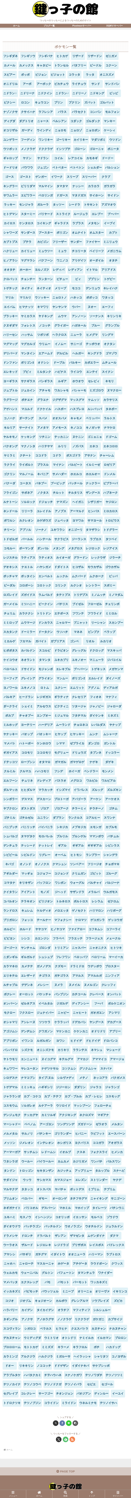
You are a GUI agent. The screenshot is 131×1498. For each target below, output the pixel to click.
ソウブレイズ (100, 1300)
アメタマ (43, 427)
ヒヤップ (60, 734)
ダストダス (28, 808)
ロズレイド (10, 594)
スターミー (28, 214)
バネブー (41, 483)
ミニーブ (68, 1291)
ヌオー (92, 306)
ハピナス (60, 371)
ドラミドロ (77, 966)
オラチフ (63, 1310)
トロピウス (112, 520)
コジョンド (61, 873)
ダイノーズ (113, 678)
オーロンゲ (59, 1198)
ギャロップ (10, 158)
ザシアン (60, 1235)
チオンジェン (64, 1393)
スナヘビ (119, 1170)
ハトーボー (26, 743)
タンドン (9, 1170)
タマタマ (62, 186)
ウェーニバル (29, 1272)
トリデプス (81, 594)
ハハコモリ (42, 771)
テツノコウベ (32, 1384)
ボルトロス (81, 901)
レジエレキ (44, 1245)
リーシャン (98, 622)
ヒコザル (78, 567)
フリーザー (59, 241)
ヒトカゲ (62, 56)
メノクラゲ (28, 148)
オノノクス (42, 864)
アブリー (115, 1031)
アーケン (95, 799)
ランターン (46, 279)
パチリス (62, 604)
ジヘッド (60, 892)
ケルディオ (44, 910)
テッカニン (61, 436)
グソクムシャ (88, 1068)
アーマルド (77, 511)
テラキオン (28, 901)
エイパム (9, 306)
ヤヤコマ (41, 929)
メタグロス (75, 548)
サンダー (76, 241)
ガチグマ (41, 1254)
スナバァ (106, 1068)
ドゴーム (111, 436)
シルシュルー (102, 1310)
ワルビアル (108, 780)
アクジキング (67, 1115)
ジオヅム (25, 1300)
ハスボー (60, 409)
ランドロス (10, 910)
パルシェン (112, 167)
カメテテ (27, 966)
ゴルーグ (111, 873)
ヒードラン (26, 696)
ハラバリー (10, 1310)
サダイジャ (10, 1179)
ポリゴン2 (27, 362)
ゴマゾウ (111, 353)
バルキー (75, 362)
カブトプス (10, 241)
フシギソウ (28, 56)
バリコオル (31, 1207)
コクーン (111, 65)
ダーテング (26, 418)
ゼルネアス (28, 1003)
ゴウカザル (112, 567)
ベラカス (46, 1328)
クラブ (106, 176)
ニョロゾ (76, 130)
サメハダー (59, 474)
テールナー (44, 920)
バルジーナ (112, 882)
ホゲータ (63, 1263)
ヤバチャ (60, 1189)
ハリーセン (10, 334)
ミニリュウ (110, 241)
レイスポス (96, 1245)
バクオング (10, 446)
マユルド (27, 409)
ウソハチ (62, 631)
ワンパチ (96, 1161)
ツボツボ (43, 334)
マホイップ (82, 1207)
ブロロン (121, 1337)
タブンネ (95, 752)
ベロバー (27, 1198)
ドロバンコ (110, 1040)
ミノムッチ (98, 594)
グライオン (46, 678)
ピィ (78, 279)
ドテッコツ (10, 762)
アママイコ (99, 1059)
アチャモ (44, 390)
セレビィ (94, 381)
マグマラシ (28, 260)
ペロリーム (98, 957)
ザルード (27, 1245)
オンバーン (10, 1003)
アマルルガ (95, 975)
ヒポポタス (10, 650)
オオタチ (9, 269)
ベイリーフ (96, 251)
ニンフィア (112, 975)
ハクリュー (10, 251)
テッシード (28, 845)
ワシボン (60, 882)
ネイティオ (44, 288)
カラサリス (110, 399)
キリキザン (26, 882)
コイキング (44, 223)
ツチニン (44, 436)
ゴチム (113, 808)
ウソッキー (42, 297)
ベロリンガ (46, 195)
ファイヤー (93, 241)
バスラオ (60, 780)
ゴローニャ (96, 148)
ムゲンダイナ (96, 1235)
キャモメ (76, 418)
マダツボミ (98, 139)
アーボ (27, 83)
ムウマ (62, 316)
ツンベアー (77, 864)
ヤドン (27, 158)
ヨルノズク (42, 269)
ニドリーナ (27, 93)
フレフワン (63, 957)
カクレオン (26, 520)
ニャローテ (26, 1263)
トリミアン (61, 947)
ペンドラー (91, 771)
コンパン (95, 111)
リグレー (44, 854)
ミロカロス (110, 511)
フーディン (28, 139)
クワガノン (46, 1031)
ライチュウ (79, 83)
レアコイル (75, 158)
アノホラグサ (45, 1319)
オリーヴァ (102, 1291)
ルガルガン (44, 1040)
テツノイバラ (73, 1384)
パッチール (75, 483)
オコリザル (10, 130)
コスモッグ (113, 1096)
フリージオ (95, 864)
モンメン (107, 771)
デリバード (10, 353)
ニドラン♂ (62, 93)
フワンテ (78, 613)
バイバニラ (46, 827)
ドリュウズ (79, 752)
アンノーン (79, 316)
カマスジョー (63, 1179)
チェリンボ (112, 604)
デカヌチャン (12, 1337)
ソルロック (28, 501)
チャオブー (26, 715)
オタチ (113, 260)
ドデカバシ (79, 1022)
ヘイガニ (78, 501)
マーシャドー (12, 1124)
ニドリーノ (79, 93)
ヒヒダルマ (28, 789)
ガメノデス (44, 966)
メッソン (9, 1142)
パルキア (9, 696)
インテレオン (45, 1142)
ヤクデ (117, 1179)
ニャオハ (9, 1263)
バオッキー (44, 734)
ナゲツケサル (50, 1068)
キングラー (10, 186)
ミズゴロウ (96, 390)
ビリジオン (46, 901)
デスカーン (44, 799)
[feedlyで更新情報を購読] (65, 1439)
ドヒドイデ (93, 1040)
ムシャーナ (110, 734)
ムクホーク (96, 576)
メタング (58, 548)
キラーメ (63, 1347)
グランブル (112, 325)
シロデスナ (10, 1077)
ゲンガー (41, 176)
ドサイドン (28, 669)
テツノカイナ (12, 1384)
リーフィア (10, 678)
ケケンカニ (81, 1031)
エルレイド (95, 678)
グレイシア (28, 678)
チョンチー (28, 279)
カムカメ (63, 1161)
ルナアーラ (46, 1105)
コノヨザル (119, 1356)
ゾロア (44, 808)
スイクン (107, 371)
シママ (60, 743)
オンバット (114, 994)
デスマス (27, 799)
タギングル (10, 1319)
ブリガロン (10, 920)
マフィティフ (81, 1310)
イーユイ (118, 1393)
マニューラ (96, 659)
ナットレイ (46, 845)
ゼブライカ (77, 743)
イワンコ (27, 1040)
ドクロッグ (96, 650)
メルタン (117, 1124)
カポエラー (92, 362)
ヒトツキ (116, 947)
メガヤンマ (116, 669)
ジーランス (79, 539)
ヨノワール (10, 687)
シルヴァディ (65, 1077)
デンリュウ (93, 288)
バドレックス (115, 1245)
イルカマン (104, 1337)
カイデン (27, 1310)
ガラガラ (109, 186)
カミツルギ (48, 1115)
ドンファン (10, 362)
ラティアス (28, 557)
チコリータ (79, 251)
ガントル (109, 743)
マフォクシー (63, 920)
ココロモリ (44, 752)
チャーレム (107, 455)
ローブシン (28, 762)
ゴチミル (9, 817)
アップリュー (83, 1170)
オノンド (25, 864)
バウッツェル (50, 1291)
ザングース (93, 492)
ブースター (46, 232)
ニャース (43, 121)
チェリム (9, 613)
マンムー (62, 678)
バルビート (75, 464)
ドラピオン (61, 650)
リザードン (95, 56)
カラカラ (94, 186)
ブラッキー (10, 316)
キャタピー (44, 65)
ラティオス (46, 557)
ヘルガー (78, 353)
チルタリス (75, 492)
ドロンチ (27, 1235)
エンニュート (29, 1059)
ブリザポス (79, 1245)
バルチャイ (95, 882)
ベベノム (30, 1124)
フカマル (25, 641)
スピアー (9, 74)
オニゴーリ (75, 529)
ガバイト (41, 641)
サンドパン (112, 83)
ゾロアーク (61, 808)
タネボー (111, 409)
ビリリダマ (28, 186)
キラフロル (80, 1347)
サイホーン (96, 195)
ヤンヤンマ (59, 306)
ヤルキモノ (10, 436)
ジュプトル (10, 390)
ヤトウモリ (10, 1059)
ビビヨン (9, 938)
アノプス (60, 511)
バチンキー (44, 1133)
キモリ (109, 381)
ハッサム (27, 334)
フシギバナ (46, 56)
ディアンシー (80, 1003)
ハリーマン (96, 1254)
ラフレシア (46, 111)
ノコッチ (44, 325)
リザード (78, 56)
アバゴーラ (79, 799)
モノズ (44, 892)
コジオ (9, 1300)
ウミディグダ (32, 1337)
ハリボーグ (114, 910)
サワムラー (10, 195)
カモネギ (92, 158)
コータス (25, 483)
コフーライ (113, 929)
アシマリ (114, 1012)
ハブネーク (110, 492)
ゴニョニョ (95, 436)
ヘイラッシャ (82, 1356)
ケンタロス (26, 223)
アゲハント (10, 409)
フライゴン (10, 492)
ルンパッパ (95, 409)
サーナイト (26, 427)
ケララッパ (61, 1022)
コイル (58, 158)
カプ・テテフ (53, 1096)
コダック (76, 121)
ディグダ (9, 121)
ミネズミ (113, 715)
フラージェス (94, 938)
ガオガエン (97, 1012)
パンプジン (61, 994)
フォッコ (27, 920)
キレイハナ (110, 288)
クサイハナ (28, 111)
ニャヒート (80, 1012)
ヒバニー (81, 1133)
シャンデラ (110, 854)
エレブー (97, 214)
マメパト (9, 743)
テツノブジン (32, 1402)
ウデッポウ (95, 966)
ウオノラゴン (73, 1226)
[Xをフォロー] (59, 1439)
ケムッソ (94, 399)
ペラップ (109, 631)
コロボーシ (26, 585)
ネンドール (10, 511)
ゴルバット (107, 102)
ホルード (25, 929)
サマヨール (95, 520)
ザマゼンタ (77, 1235)
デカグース (114, 1022)
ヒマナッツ (26, 306)
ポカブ (9, 715)
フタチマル (79, 715)
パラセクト (79, 111)
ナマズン (62, 501)
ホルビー (9, 929)
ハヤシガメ (44, 567)
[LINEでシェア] (69, 1423)
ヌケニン (78, 436)
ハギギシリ (46, 1087)
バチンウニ (117, 1207)
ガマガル (60, 762)
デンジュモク (12, 1115)
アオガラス (115, 1142)
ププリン (94, 279)
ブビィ (27, 371)
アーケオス (112, 799)
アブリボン (10, 1040)
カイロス (9, 223)
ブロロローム (12, 1347)
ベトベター (59, 167)
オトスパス (44, 1189)
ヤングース (96, 1022)
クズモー (60, 966)
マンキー (109, 121)
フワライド (95, 613)
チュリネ (27, 780)
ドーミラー (28, 631)
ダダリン (80, 1087)
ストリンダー (99, 1179)
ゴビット (95, 873)
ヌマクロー (114, 390)
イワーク (57, 176)
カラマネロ (10, 966)
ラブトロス (113, 1254)
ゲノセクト (79, 910)
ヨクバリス (82, 1142)
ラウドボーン (99, 1263)
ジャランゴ (112, 1087)
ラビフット (97, 1133)
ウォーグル (77, 882)
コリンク (60, 585)
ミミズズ (47, 1347)
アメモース (59, 427)
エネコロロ (110, 446)
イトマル (92, 269)
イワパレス (81, 789)
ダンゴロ (94, 743)
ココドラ (41, 455)
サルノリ (27, 1133)
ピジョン (41, 74)
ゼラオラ (101, 1124)
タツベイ (111, 539)
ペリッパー (93, 418)
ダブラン (58, 817)
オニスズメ (107, 74)
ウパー (76, 306)
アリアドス (108, 269)
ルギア (62, 381)
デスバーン (48, 1207)
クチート (25, 455)
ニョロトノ (59, 297)
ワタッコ (107, 297)
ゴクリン (9, 474)
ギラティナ (61, 696)
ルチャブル (10, 984)
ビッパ (113, 576)
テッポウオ (93, 344)
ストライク (63, 214)
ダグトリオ (26, 121)
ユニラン (43, 817)
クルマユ (25, 771)
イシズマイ (63, 789)
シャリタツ (101, 1356)
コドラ (57, 455)
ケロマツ (81, 920)
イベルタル (46, 1003)
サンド (95, 83)
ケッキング (28, 436)
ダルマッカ (10, 789)
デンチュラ (10, 845)
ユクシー (60, 687)
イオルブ (65, 1152)
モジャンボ (46, 669)
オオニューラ (76, 1254)
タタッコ (27, 1189)
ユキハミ (9, 1217)
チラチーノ (96, 808)
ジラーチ (115, 557)
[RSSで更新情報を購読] (72, 1439)
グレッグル (79, 650)
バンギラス (46, 381)
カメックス (26, 65)
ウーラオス (10, 1245)
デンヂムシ (28, 1031)
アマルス (78, 975)
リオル (90, 641)
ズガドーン (85, 1124)
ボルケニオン (116, 1003)
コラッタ (74, 74)
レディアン (75, 269)
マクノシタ (28, 446)
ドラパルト (44, 1235)
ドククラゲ (46, 148)
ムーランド (63, 724)
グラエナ (43, 399)
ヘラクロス (59, 334)
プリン (58, 102)
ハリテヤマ (46, 446)
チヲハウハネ (53, 1375)
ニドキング (97, 93)
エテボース (61, 613)
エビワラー (28, 195)
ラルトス (109, 418)
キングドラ (95, 353)
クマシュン (59, 864)
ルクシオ (76, 585)
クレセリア (79, 696)
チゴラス (44, 975)
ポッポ (25, 74)
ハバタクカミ (32, 1375)
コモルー (9, 548)
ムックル (62, 576)
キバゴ (9, 864)
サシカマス (44, 1179)
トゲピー (109, 279)
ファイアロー (76, 929)
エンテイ (92, 371)
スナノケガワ (73, 1375)
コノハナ (9, 418)
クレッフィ (108, 984)
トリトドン (44, 613)
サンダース (28, 232)
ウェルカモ (10, 1272)
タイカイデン (45, 1310)
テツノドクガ (53, 1384)
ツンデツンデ (65, 1124)
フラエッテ (75, 938)
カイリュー (28, 251)
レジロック (93, 548)
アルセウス (44, 706)
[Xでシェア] (55, 1423)
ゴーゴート (10, 947)
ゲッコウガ (115, 920)
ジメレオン (26, 1142)
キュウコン (42, 102)
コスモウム (10, 1105)
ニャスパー (79, 947)
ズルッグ (97, 789)
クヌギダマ (10, 325)
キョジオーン (43, 1300)
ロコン (25, 102)
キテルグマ (66, 1059)
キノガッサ (93, 427)
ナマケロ (109, 427)
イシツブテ (63, 148)
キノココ (76, 427)
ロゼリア (109, 464)
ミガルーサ (63, 1356)
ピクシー (9, 102)
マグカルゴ (28, 344)
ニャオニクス (98, 947)
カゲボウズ (44, 520)
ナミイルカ (86, 1337)
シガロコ (30, 1328)
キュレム (27, 910)
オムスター (96, 232)
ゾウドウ (112, 1217)
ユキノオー (79, 659)
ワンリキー (46, 139)
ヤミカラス (28, 316)
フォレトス (28, 325)
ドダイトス (61, 567)
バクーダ (9, 483)
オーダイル (96, 260)
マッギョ (27, 873)
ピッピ (113, 93)
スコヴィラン (12, 1328)
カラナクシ (26, 613)
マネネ (78, 631)
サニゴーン (118, 1198)
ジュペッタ (61, 520)
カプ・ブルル (73, 1096)
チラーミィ (79, 808)
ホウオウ (78, 381)
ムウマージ (28, 622)
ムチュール (109, 362)
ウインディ (44, 130)
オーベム (60, 854)
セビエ (91, 1384)
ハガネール (79, 325)
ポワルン (9, 520)
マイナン (58, 464)
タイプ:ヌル (46, 1077)
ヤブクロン (10, 808)
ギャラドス (61, 223)
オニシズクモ (45, 1049)
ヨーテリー (28, 724)
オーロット (26, 994)
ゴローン (80, 148)
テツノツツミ (114, 1375)
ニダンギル (10, 957)
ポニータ (113, 148)
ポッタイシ (28, 576)
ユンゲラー (10, 139)
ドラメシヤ (10, 1235)
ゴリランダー (63, 1133)
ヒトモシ (76, 854)
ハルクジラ (46, 1356)
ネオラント (28, 659)
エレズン (81, 1179)
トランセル (61, 65)
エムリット (77, 687)
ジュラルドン (114, 1226)
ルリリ (62, 446)
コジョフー (44, 873)
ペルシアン (59, 121)
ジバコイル (114, 659)
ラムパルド (46, 594)
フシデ (58, 771)
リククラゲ (82, 1319)
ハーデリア (46, 724)
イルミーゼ (93, 464)
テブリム (109, 1189)
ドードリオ (10, 167)
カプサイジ (115, 1319)
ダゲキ (109, 762)
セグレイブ (10, 1393)
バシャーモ (79, 390)
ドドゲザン (61, 1365)
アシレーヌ (28, 1022)
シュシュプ (46, 957)
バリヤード (46, 214)
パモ (47, 1282)
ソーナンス (96, 316)
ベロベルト (10, 669)
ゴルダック (93, 121)
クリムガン (79, 873)
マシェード (113, 1049)
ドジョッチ (46, 501)
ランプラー (93, 854)
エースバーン (116, 1133)
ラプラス (78, 223)
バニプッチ (10, 827)
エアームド (46, 353)
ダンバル (43, 548)
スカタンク (10, 631)
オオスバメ (59, 418)
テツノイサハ (108, 1402)
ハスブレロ (77, 409)
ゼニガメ (111, 56)
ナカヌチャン (117, 1328)
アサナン (90, 455)
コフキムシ (96, 929)
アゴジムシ (10, 1031)
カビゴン (43, 241)
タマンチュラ (86, 1272)
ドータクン (46, 631)
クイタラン (10, 892)
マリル (9, 297)
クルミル (9, 771)
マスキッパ (114, 650)
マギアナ (103, 1115)
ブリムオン (10, 1198)
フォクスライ (99, 1152)
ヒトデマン (10, 214)
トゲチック (10, 288)
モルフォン (112, 111)
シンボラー (10, 799)
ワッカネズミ (99, 1282)
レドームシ (48, 1152)
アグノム (94, 687)
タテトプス (63, 594)
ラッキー (9, 204)
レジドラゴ (61, 1245)
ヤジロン (111, 501)
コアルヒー (93, 817)
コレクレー (28, 1393)
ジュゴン (43, 167)
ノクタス (43, 492)
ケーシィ (109, 130)
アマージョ (117, 1059)
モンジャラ (26, 204)
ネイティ (27, 288)
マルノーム (26, 474)
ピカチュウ (61, 83)
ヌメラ (58, 984)
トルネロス (63, 901)
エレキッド (10, 371)
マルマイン (46, 186)
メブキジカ (79, 827)
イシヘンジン (43, 1217)
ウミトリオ (51, 1337)
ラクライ (9, 464)
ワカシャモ (61, 390)
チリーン (9, 529)
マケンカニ (63, 1031)
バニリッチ (28, 827)
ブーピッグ (58, 483)
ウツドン (115, 139)
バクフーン (46, 260)
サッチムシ (31, 1152)
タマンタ (44, 659)
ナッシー (78, 186)
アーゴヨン (47, 1124)
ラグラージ (10, 399)
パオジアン (84, 1393)
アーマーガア (12, 1152)
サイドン (113, 195)
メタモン (94, 223)
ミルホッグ (10, 724)
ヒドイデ (76, 1040)
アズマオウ (108, 204)
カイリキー (81, 139)
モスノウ (25, 1217)
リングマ (107, 334)
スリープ (72, 176)
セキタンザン (45, 1170)
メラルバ (94, 892)
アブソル (25, 529)
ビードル (95, 65)
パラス (62, 111)
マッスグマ (77, 399)
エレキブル (63, 669)
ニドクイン (45, 93)
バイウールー (45, 1161)
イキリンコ (120, 1291)
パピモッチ (31, 1291)
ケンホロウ (44, 743)
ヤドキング (46, 316)
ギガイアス (10, 752)
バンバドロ (10, 1049)
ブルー (95, 325)
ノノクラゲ (64, 1319)
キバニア (43, 474)
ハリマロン (96, 910)
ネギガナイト (12, 1207)
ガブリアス (58, 641)
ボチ (97, 1347)
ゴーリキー (63, 139)
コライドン (51, 1402)
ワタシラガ (10, 1161)
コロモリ (27, 752)
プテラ (27, 241)
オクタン (109, 344)
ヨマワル (78, 520)
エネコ (93, 446)
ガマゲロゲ (77, 762)
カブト (113, 232)
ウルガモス (110, 892)
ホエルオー (93, 474)
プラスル (43, 464)
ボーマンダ (26, 548)
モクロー (9, 1012)
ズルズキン (114, 789)
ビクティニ (61, 706)
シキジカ (62, 827)
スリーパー (89, 176)
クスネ (81, 1152)
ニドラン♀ (10, 93)
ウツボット (10, 148)
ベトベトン (77, 167)
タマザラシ (93, 529)
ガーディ (27, 130)
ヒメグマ (92, 334)
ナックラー (93, 483)
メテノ (83, 1077)
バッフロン (44, 882)
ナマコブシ (28, 1077)
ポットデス (77, 1189)
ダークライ (10, 706)
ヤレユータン (29, 1068)
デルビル (62, 353)
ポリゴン (62, 232)
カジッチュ (64, 1170)
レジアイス (110, 548)
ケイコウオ (10, 659)
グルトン (47, 1272)
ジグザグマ (59, 399)
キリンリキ (114, 316)
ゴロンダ (44, 947)
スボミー (109, 585)
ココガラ (98, 1142)
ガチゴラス (61, 975)
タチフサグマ (78, 1198)
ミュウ (62, 251)
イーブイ (109, 223)
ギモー (43, 1198)
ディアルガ (110, 687)
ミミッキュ (28, 1087)
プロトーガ (61, 799)
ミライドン (69, 1402)
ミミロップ (10, 622)
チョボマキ (112, 864)
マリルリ (25, 297)
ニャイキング (99, 1198)
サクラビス (61, 539)
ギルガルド (28, 957)
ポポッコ (92, 297)
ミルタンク (44, 371)
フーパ (98, 1003)
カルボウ (61, 1300)
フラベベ (58, 938)
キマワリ (43, 306)
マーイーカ (116, 957)
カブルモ (111, 827)
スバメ (43, 418)
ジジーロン (63, 1087)
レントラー (93, 585)
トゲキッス (98, 669)
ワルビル (92, 780)
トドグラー (110, 529)
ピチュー (62, 279)
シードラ (74, 204)
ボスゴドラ (73, 455)
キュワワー (10, 1068)
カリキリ (63, 1049)
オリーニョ (85, 1291)
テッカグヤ (31, 1115)
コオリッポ (62, 1217)
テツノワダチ (93, 1375)
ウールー (27, 1161)
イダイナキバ (80, 1365)
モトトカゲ (31, 1347)
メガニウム (114, 251)
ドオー (9, 1365)
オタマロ (44, 762)
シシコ (25, 938)
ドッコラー (112, 752)
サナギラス (28, 381)
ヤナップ (115, 724)
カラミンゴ (10, 1356)
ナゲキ (93, 762)
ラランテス (80, 1049)
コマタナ (9, 882)
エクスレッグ (29, 1282)
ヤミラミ (9, 455)
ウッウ (27, 1179)
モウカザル (95, 567)
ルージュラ (81, 214)
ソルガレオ (28, 1105)
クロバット (10, 279)
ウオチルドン (93, 1226)
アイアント (28, 892)
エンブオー (44, 715)
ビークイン (46, 604)
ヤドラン (43, 158)
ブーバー (113, 214)
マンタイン (28, 353)
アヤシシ (9, 1254)
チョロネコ (81, 724)
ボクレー (9, 994)
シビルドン (28, 854)
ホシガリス (64, 1142)
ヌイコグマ (48, 1059)
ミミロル (111, 613)
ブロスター (112, 966)
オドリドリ (98, 1031)
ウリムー (44, 344)
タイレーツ (99, 1207)
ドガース (62, 195)
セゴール (107, 1384)
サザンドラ (77, 892)
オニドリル (10, 83)
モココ (76, 288)
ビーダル (9, 585)
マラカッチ (46, 789)
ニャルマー (63, 622)
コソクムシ (69, 1068)
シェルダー (95, 167)
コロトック (44, 585)
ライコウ (76, 371)
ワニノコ (62, 260)
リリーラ (27, 511)
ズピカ (118, 1300)
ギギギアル (95, 845)
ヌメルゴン (91, 984)
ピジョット (58, 74)
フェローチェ (102, 1105)
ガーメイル (10, 604)
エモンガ (95, 827)
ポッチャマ (10, 576)
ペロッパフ (81, 957)
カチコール (79, 994)
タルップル (102, 1170)
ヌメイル (74, 984)
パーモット (80, 1282)
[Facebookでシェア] (62, 1423)
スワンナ (109, 817)
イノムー (60, 344)
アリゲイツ (79, 260)
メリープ (60, 288)
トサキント (91, 204)
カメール (9, 65)
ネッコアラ (100, 1077)
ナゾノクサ (10, 111)
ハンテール (44, 539)
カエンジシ (42, 938)
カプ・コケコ (32, 1096)
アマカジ (83, 1059)
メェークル (113, 938)
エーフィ (107, 306)
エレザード (28, 975)
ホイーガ (74, 771)
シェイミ (27, 706)
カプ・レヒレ (93, 1096)
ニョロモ (60, 130)
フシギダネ (10, 56)
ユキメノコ (28, 687)
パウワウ (27, 167)
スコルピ (44, 650)
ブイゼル (78, 604)
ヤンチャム (28, 947)
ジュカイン (28, 390)
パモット (63, 1282)
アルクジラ (28, 1356)
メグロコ (76, 780)
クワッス (117, 1263)
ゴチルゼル (26, 817)
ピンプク (94, 631)
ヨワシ (60, 1040)
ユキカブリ (61, 659)
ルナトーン (10, 501)
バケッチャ (44, 994)
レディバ (58, 269)
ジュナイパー (45, 1012)
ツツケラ (44, 1022)
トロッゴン (26, 1170)
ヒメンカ (117, 1152)
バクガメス (118, 1077)
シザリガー (95, 501)
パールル (27, 539)
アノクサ (27, 1319)
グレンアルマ (79, 1300)
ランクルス (75, 817)
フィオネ (95, 696)
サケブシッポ (101, 1365)
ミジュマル (61, 715)
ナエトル (27, 567)
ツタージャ (79, 706)
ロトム (44, 687)
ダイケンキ (96, 715)
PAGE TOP (67, 1471)
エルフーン (10, 780)
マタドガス (79, 195)
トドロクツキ (12, 1402)
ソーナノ (41, 529)
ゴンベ (74, 641)
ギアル (62, 845)
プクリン (74, 102)
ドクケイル (44, 409)
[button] (75, 1423)
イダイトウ (58, 1254)
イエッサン (80, 1217)
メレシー (43, 984)
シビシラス (112, 845)
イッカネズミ (12, 1291)
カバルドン (28, 650)
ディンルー (101, 1393)
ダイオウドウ (12, 1226)
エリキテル (10, 975)
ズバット (90, 102)
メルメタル (10, 1133)
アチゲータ (80, 1263)
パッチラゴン (32, 1226)
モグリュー (61, 752)
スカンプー (116, 622)
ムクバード (79, 576)
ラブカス (95, 539)
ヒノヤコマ (58, 929)
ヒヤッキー (77, 734)
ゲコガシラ (97, 920)
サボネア (27, 492)
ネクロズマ (86, 1115)
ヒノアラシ (10, 260)
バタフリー (79, 65)
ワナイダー (105, 1272)
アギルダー (10, 873)
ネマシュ (96, 1049)
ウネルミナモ (88, 1402)
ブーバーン (81, 669)
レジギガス (44, 696)
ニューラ (76, 334)
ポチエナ (27, 399)
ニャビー (63, 1012)
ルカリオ (106, 641)
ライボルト (26, 464)
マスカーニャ (45, 1263)
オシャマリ (10, 1022)
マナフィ (111, 696)
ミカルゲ (9, 641)
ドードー (107, 158)
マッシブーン (82, 1105)
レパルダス (98, 724)
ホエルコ (76, 474)
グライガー (61, 325)
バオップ (27, 734)
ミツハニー (28, 604)
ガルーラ (43, 204)
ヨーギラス (10, 381)
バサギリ (25, 1254)
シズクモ (27, 1049)
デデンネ (27, 984)
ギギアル (78, 845)
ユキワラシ (58, 529)
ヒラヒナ (61, 1328)
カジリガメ (80, 1161)
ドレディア (44, 780)
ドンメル (109, 474)
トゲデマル (10, 1087)
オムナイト (79, 232)
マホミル (65, 1207)
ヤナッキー (10, 734)
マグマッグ (10, 344)
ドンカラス (46, 622)
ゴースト (25, 176)
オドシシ (43, 362)
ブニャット (81, 622)
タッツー (58, 204)
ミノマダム (116, 594)
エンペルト (46, 576)
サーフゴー (46, 1393)
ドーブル (59, 362)
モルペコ (96, 1217)
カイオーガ (63, 557)
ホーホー (25, 269)
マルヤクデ (10, 1189)
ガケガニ (98, 1319)
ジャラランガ (12, 1096)
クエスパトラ (79, 1328)
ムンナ (93, 734)
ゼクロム (113, 901)
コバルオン (10, 901)
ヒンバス (94, 511)
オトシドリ (69, 1337)
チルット (58, 492)
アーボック (44, 83)
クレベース (96, 994)
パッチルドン (53, 1226)
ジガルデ (62, 1003)
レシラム (97, 901)
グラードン (81, 557)
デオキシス (10, 567)
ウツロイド (63, 1105)
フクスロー (26, 1012)
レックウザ (98, 557)
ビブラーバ (110, 483)
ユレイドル (44, 511)
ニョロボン (93, 130)
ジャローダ (114, 706)
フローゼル (95, 604)
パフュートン (65, 1272)
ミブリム (94, 1189)
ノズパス (78, 446)
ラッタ (90, 74)
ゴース (9, 176)
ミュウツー (46, 251)
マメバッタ (10, 1282)
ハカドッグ (113, 1347)
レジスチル (10, 557)
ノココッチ (44, 1365)
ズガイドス (28, 594)
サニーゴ (76, 344)
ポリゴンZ (78, 678)
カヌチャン (99, 1328)
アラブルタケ (12, 1375)
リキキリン (26, 1365)
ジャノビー (96, 706)
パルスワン (113, 1161)
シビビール (10, 854)
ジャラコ (95, 1087)
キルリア (9, 427)
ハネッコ (76, 297)
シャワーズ (10, 232)
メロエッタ (61, 910)
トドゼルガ (10, 539)
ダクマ (114, 1235)
